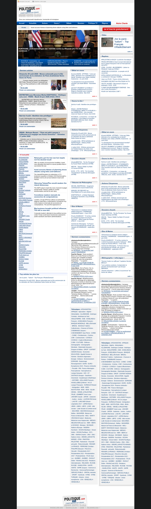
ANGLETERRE (23, 162)
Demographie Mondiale (109, 371)
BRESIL (21, 173)
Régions (105, 23)
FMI (80, 368)
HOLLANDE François (25, 200)
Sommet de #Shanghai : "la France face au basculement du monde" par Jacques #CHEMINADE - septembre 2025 (82, 226)
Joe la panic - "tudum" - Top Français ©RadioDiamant (36, 277)
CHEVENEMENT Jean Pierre (24, 181)
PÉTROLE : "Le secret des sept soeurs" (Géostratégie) (82, 251)
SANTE (90, 465)
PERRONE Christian (25, 251)
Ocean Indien (113, 440)
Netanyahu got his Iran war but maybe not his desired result (49, 159)
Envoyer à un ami (71, 507)
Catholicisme (75, 328)
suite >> (94, 96)
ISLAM (92, 390)
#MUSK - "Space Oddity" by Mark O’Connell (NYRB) (81, 167)
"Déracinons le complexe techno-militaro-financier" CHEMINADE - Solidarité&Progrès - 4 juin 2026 (81, 211)
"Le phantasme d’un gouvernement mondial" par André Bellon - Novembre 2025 (83, 83)
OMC (73, 434)
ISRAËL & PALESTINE (85, 392)
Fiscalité (74, 368)
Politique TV (92, 23)
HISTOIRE (75, 380)
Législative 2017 (76, 404)
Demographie (75, 345)
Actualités (32, 23)
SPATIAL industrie (90, 472)
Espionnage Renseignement (111, 383)
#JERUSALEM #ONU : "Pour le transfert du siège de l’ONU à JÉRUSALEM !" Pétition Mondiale (58, 62)
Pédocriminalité (83, 444)
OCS (90, 432)
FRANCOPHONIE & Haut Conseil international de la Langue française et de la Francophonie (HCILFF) (116, 63)
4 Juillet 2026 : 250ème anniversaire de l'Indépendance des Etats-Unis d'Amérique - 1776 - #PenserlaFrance (83, 148)
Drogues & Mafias (77, 349)
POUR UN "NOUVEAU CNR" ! (111, 91)
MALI (20, 235)
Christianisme (82, 335)
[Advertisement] (90, 11)
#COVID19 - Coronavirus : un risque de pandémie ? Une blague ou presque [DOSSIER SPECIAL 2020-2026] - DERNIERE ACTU (32, 63)
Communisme (80, 338)
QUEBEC (22, 257)
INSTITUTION (75, 390)
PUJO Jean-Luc (24, 255)
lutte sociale (126, 418)
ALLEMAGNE (23, 160)
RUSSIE (21, 261)
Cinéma (90, 335)
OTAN (80, 439)
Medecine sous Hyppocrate (80, 420)
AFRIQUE (74, 312)
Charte (82, 507)
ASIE (83, 319)
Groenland (74, 378)
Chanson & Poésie (87, 328)
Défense (87, 342)
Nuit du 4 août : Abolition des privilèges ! (35, 116)
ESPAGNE (22, 194)
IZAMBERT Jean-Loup (84, 394)
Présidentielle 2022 (77, 453)
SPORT (74, 475)
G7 (88, 373)
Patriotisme (83, 442)
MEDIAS (92, 420)
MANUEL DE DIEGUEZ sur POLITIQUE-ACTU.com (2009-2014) (82, 191)
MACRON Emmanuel (25, 233)
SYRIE (21, 265)
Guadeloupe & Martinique (87, 378)
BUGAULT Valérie (24, 175)
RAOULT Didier (24, 259)
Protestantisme (80, 456)
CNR (72, 338)
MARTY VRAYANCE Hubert (110, 428)
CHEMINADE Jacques (23, 178)
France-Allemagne (88, 368)
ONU (88, 434)
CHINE (21, 184)
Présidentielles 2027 (108, 459)
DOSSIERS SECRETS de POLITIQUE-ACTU (115, 81)
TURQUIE (74, 477)
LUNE (89, 406)
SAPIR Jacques (24, 263)
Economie (86, 352)
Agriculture (82, 312)
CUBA (21, 188)
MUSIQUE (90, 425)
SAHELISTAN (82, 465)
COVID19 (22, 186)
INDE (20, 208)
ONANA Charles (24, 245)
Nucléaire (74, 430)
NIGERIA (86, 427)
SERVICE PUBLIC (77, 472)
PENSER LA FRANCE (108, 451)
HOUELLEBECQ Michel (79, 382)
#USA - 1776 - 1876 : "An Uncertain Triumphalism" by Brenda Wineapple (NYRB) (83, 172)
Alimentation (75, 314)
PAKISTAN (22, 247)
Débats (68, 23)
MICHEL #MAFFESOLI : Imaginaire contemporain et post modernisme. (82, 187)
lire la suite (24, 88)
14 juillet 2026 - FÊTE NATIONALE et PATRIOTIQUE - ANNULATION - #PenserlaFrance (83, 142)
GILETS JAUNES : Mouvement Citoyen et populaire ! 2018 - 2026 (114, 84)
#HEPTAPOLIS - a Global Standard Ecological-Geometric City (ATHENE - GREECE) (83, 196)
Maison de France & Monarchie (111, 425)
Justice (74, 399)
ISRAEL (21, 212)
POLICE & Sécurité (121, 454)
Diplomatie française (85, 347)
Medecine (88, 418)
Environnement (89, 359)
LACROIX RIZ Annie (25, 223)
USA (81, 479)
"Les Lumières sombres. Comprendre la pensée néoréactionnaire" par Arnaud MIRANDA (114, 266)
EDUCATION (75, 354)
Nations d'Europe (76, 427)
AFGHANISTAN (24, 158)
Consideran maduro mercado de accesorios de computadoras (47, 196)
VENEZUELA (23, 269)
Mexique (83, 425)
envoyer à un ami (25, 1)
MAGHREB (80, 413)
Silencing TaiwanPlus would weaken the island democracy (49, 27)
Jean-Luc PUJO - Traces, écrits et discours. (115, 79)
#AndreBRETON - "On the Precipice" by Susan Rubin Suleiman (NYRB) (83, 163)
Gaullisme (88, 375)
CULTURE (79, 342)
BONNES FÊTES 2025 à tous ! (83, 276)
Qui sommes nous (93, 507)
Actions (45, 23)
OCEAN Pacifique (82, 432)
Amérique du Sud (83, 316)
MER (88, 423)
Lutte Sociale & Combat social (86, 408)
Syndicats (81, 475)
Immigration (76, 387)
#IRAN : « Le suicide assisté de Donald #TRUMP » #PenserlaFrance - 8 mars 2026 (83, 264)
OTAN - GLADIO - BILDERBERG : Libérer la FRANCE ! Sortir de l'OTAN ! (115, 68)
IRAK (20, 210)
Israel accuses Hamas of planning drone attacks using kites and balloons (50, 170)
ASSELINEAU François (23, 164)
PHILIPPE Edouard (25, 253)
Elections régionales (84, 356)
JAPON (21, 221)
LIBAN (21, 229)
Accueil (21, 23)
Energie (73, 359)
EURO (21, 196)
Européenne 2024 (77, 366)
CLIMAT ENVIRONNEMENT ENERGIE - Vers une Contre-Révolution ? (115, 88)
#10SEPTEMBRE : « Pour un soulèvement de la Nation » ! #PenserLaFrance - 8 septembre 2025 (83, 300)
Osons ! (57, 23)
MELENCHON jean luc (78, 423)
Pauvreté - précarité (107, 449)
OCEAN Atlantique (84, 430)
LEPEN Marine (23, 227)
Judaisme (92, 397)
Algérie (89, 312)
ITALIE (21, 214)
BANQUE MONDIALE (78, 323)
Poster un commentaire (27, 90)
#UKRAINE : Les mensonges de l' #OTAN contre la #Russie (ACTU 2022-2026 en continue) (85, 62)
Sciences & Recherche (115, 470)
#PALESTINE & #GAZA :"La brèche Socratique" (116, 60)
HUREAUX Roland (25, 206)
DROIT (86, 349)
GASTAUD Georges (25, 198)
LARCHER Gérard (25, 225)
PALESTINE (22, 249)
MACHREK (75, 411)
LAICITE (74, 401)
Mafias (73, 413)
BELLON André (24, 171)
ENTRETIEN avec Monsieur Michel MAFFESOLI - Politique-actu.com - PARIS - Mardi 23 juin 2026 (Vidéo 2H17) (42, 96)
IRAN (87, 390)
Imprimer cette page (56, 507)
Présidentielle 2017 (84, 451)
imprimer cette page (40, 1)
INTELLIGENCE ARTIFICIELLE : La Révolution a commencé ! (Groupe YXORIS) (116, 76)
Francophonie (75, 371)
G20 (85, 373)
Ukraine (21, 267)
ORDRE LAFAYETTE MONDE (121, 444)
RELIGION (85, 463)
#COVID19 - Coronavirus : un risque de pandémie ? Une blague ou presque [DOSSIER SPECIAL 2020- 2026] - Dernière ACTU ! (83, 119)
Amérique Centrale (117, 347)
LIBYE (21, 231)
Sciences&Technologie (87, 470)
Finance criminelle (90, 366)
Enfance (80, 359)
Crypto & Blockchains (85, 340)
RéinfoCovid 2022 (82, 460)
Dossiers (81, 23)
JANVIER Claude (24, 219)
